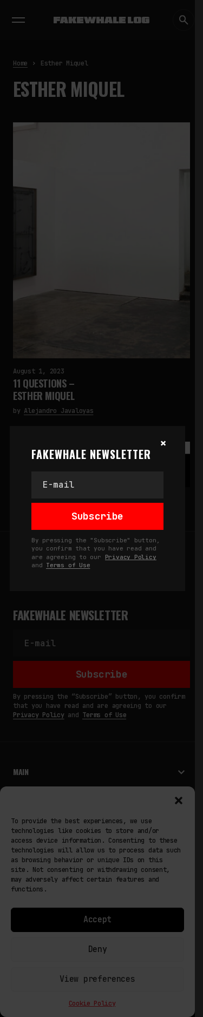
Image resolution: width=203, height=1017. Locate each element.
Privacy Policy (130, 557)
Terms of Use (68, 565)
